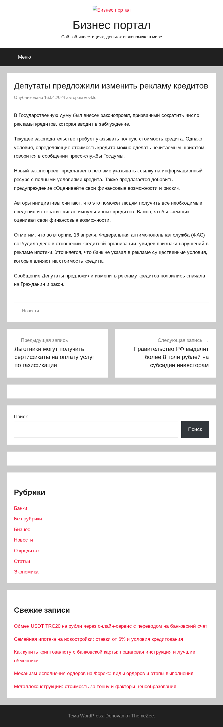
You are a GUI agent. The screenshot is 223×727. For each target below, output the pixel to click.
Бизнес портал (112, 25)
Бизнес (22, 529)
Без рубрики (28, 519)
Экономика (26, 572)
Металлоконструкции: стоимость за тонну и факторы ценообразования (95, 686)
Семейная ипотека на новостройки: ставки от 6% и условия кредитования (98, 639)
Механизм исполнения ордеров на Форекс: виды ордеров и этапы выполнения (103, 673)
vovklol (90, 97)
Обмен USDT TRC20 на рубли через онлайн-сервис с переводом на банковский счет (110, 626)
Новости (30, 310)
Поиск (21, 416)
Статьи (22, 561)
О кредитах (27, 550)
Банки (20, 508)
